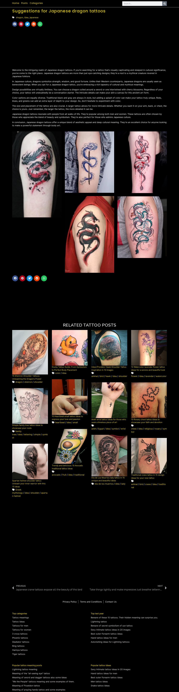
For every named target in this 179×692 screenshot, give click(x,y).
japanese (34, 17)
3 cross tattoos (19, 633)
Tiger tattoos (18, 654)
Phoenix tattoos (20, 638)
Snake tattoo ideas (100, 685)
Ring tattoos (18, 646)
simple (37, 434)
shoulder (38, 382)
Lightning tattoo (99, 621)
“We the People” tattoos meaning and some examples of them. (43, 681)
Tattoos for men (20, 625)
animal (94, 376)
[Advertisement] (89, 47)
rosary (158, 428)
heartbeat (60, 422)
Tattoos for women (21, 629)
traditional (79, 474)
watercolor (161, 376)
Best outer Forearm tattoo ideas (107, 633)
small (75, 422)
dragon (19, 17)
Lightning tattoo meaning (24, 669)
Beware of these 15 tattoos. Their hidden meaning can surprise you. (124, 617)
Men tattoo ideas (99, 681)
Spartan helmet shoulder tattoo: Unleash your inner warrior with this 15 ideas (28, 483)
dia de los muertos (104, 483)
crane (148, 484)
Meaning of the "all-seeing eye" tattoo (31, 673)
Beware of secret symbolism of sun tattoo (112, 625)
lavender (149, 376)
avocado (56, 474)
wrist (123, 428)
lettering (28, 434)
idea (26, 17)
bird (102, 376)
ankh (93, 428)
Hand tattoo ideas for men (104, 638)
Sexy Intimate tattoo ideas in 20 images (110, 629)
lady (123, 483)
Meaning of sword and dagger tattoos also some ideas (39, 677)
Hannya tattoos (20, 650)
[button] (14, 24)
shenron (28, 382)
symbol (115, 428)
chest (134, 428)
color (57, 373)
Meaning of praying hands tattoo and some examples (38, 689)
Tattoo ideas (18, 621)
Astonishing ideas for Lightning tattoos (110, 642)
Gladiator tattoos (20, 642)
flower (134, 376)
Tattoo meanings (20, 617)
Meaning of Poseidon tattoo (26, 685)
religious (148, 428)
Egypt (101, 428)
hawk (108, 376)
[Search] (164, 3)
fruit (64, 474)
